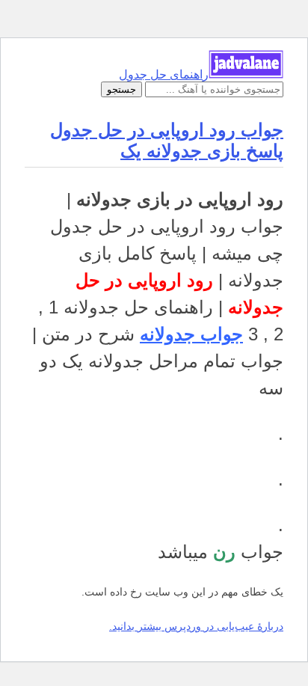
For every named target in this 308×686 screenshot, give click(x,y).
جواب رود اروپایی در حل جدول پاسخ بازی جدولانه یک (166, 140)
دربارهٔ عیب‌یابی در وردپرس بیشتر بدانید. (196, 626)
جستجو (121, 89)
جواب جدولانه (191, 334)
